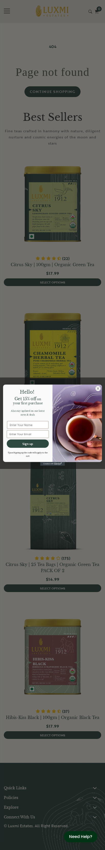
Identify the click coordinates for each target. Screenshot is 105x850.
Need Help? (80, 837)
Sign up (27, 443)
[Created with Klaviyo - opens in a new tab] (52, 463)
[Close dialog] (98, 388)
